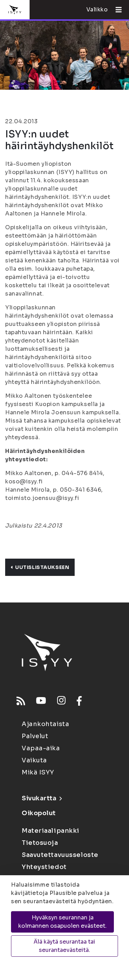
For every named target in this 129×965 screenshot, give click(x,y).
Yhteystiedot (44, 867)
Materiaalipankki (50, 830)
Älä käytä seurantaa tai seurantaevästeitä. (64, 946)
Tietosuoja (40, 843)
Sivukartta (39, 798)
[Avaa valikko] (116, 9)
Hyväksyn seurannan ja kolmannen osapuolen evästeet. (62, 921)
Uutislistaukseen (42, 567)
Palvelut (35, 736)
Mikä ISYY (38, 772)
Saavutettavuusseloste (60, 855)
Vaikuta (34, 760)
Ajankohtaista (45, 724)
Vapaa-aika (41, 748)
